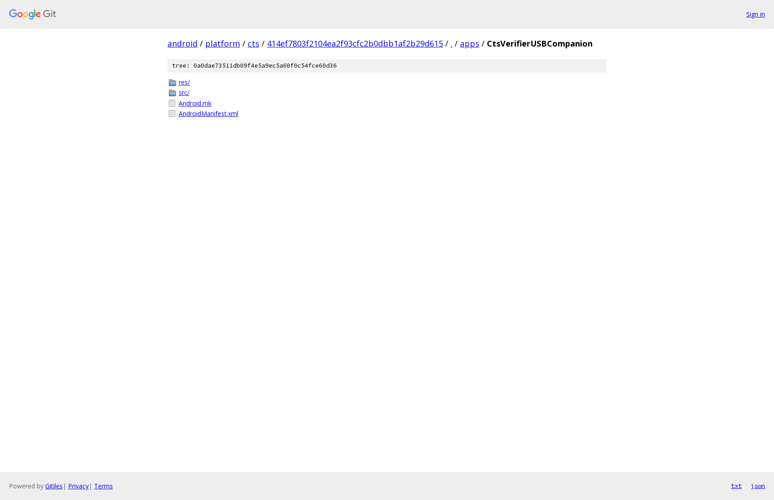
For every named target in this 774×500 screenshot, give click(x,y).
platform (222, 43)
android (183, 43)
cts (253, 43)
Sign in (755, 14)
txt (736, 486)
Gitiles (54, 486)
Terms (103, 486)
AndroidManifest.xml (208, 113)
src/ (184, 92)
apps (469, 43)
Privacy (78, 486)
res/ (184, 82)
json (758, 486)
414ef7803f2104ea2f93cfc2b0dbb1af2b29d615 (355, 43)
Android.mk (195, 103)
